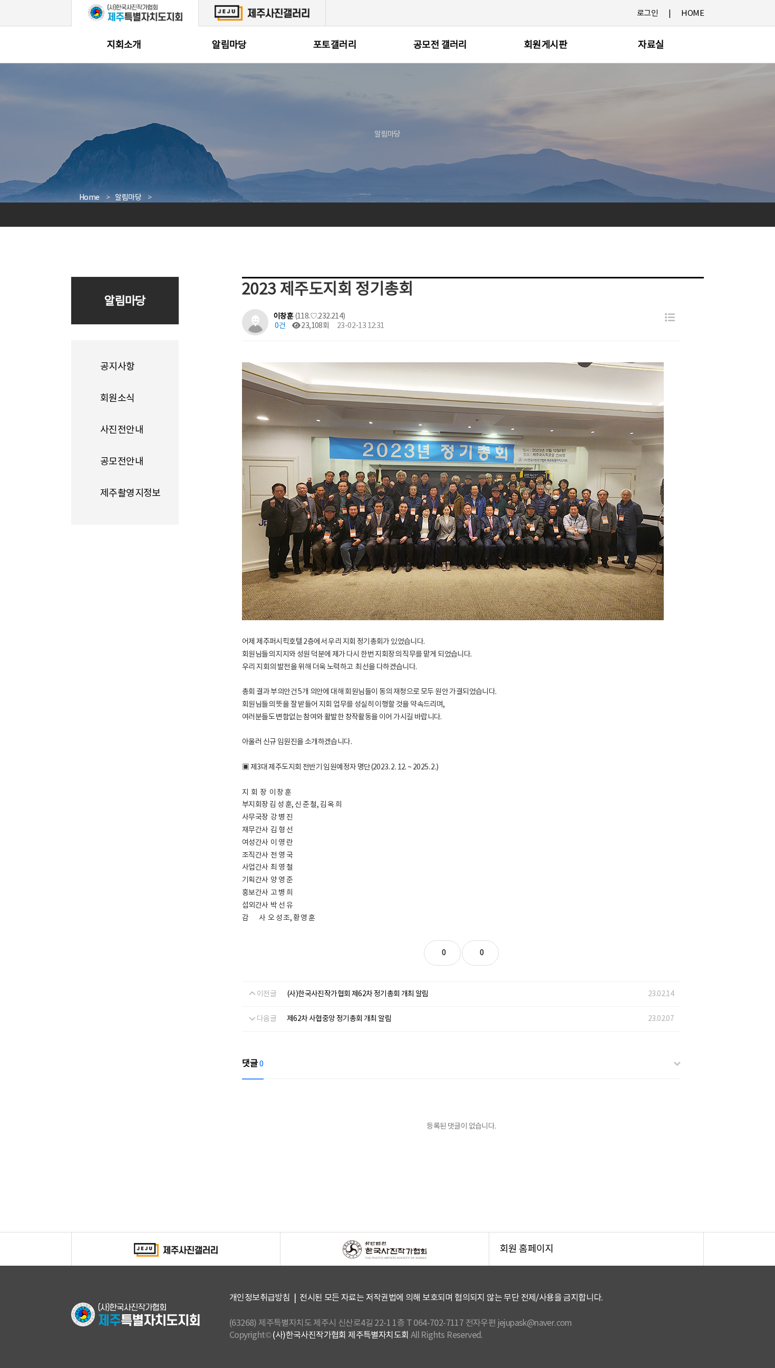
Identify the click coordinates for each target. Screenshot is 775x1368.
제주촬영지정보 (130, 493)
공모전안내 (121, 461)
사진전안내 (121, 430)
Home (89, 198)
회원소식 (117, 398)
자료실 (651, 45)
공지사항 (117, 366)
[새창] (262, 12)
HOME (692, 13)
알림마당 (229, 45)
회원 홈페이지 (601, 1255)
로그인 (647, 13)
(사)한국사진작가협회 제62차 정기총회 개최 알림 (358, 994)
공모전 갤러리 (440, 45)
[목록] (670, 318)
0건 (279, 326)
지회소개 (123, 45)
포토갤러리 (334, 45)
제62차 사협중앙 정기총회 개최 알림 (339, 1019)
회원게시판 (545, 45)
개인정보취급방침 (259, 1298)
